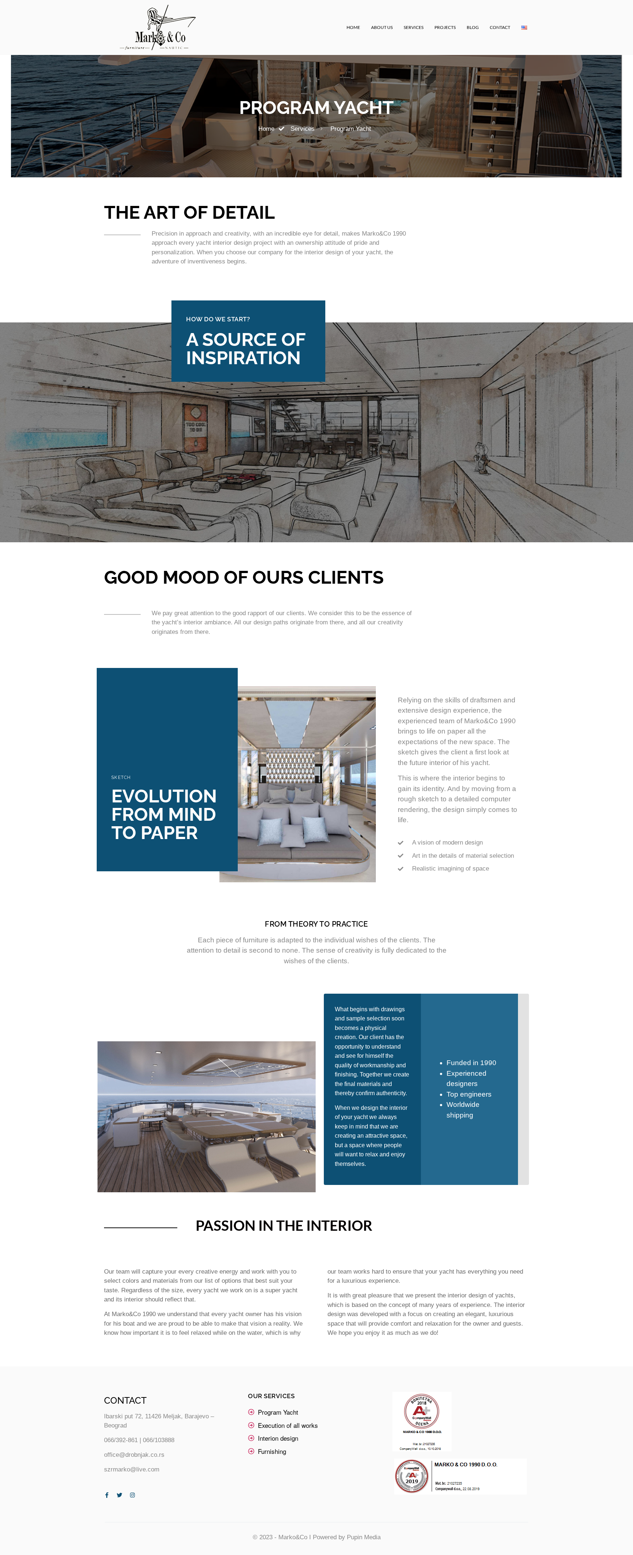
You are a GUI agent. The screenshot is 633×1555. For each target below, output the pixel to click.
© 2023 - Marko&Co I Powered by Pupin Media (317, 1537)
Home (353, 27)
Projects (445, 27)
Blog (473, 27)
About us (382, 27)
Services (413, 27)
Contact (500, 27)
